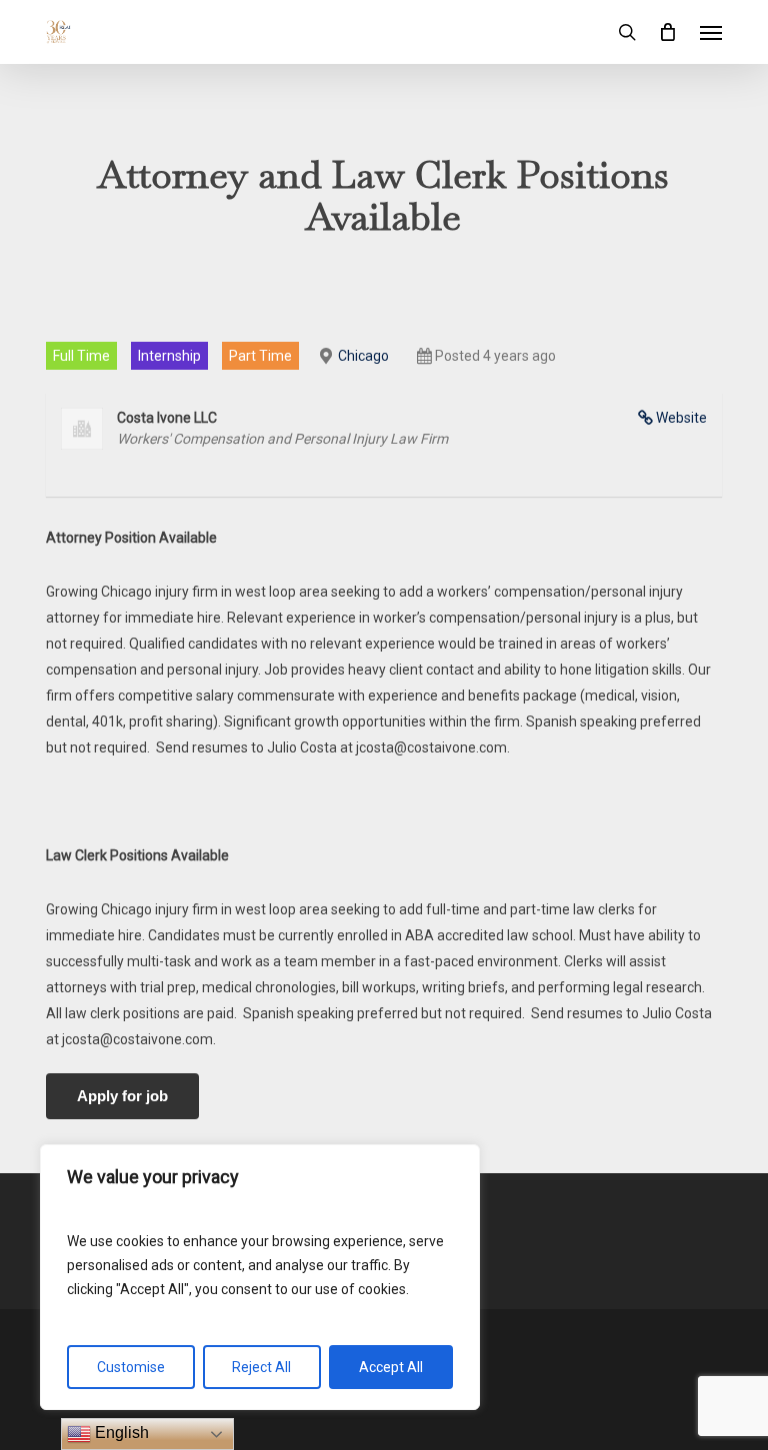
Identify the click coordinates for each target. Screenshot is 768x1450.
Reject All (261, 1367)
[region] (260, 1277)
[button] (711, 32)
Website (681, 418)
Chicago (363, 356)
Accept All (391, 1367)
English (120, 1432)
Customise (131, 1367)
